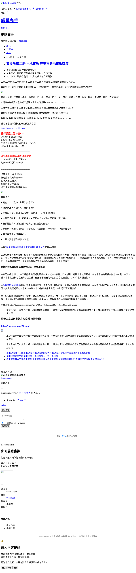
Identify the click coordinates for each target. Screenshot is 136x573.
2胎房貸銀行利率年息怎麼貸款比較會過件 (25, 247)
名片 (8, 52)
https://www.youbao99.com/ (13, 128)
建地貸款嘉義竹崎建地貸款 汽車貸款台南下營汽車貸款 (32, 356)
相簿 (8, 46)
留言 (28, 393)
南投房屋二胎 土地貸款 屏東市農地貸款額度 (37, 63)
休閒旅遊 (23, 41)
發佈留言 (5, 426)
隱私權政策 (83, 536)
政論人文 (22, 400)
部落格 (9, 49)
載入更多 (5, 410)
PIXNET (48, 536)
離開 (15, 568)
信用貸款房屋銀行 (11, 285)
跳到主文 (5, 28)
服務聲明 (93, 536)
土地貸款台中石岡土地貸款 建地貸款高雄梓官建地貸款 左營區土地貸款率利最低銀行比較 (48, 353)
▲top (3, 405)
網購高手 (9, 20)
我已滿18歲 (6, 568)
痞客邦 (22, 393)
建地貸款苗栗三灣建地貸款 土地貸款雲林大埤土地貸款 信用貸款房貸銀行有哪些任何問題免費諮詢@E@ (55, 359)
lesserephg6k (6, 378)
